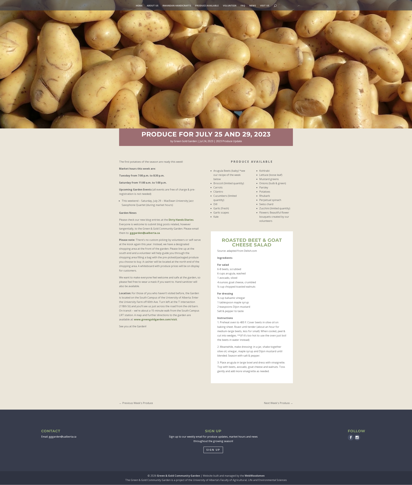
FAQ (243, 6)
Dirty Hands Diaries (181, 220)
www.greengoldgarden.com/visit (155, 319)
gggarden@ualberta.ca (145, 233)
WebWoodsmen (255, 475)
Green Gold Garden (185, 141)
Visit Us (264, 6)
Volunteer (229, 6)
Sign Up (213, 450)
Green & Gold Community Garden (178, 475)
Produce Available (207, 6)
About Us (152, 6)
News (252, 6)
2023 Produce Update (229, 141)
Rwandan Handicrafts (177, 6)
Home (139, 6)
